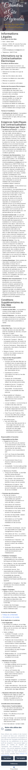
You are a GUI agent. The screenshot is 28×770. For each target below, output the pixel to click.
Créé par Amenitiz (14, 769)
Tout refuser (7, 758)
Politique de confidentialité (10, 615)
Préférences (14, 763)
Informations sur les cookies (10, 617)
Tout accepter (21, 758)
